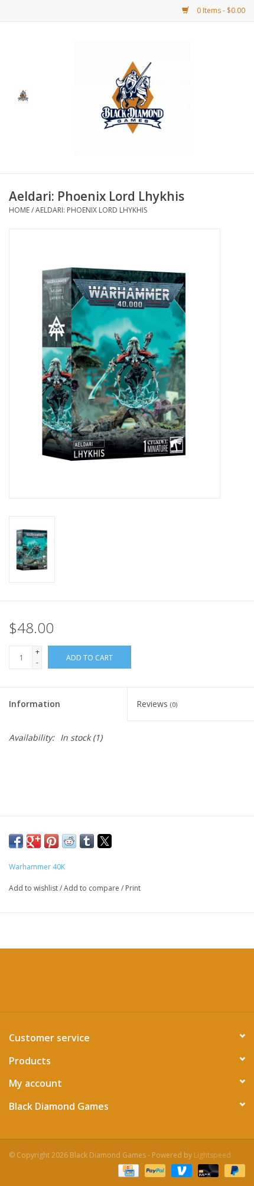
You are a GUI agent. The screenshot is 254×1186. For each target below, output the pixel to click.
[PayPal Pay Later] (232, 1170)
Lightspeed (212, 1155)
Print (133, 888)
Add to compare (92, 888)
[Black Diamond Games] (150, 96)
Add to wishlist (34, 888)
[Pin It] (51, 841)
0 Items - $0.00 (220, 10)
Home (19, 210)
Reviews (156, 703)
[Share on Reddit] (69, 841)
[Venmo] (180, 1170)
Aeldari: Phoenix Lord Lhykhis (91, 210)
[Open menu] (23, 95)
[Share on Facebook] (16, 841)
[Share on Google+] (34, 841)
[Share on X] (104, 841)
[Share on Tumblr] (87, 841)
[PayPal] (154, 1170)
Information (34, 703)
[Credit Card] (127, 1170)
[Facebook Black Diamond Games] (127, 984)
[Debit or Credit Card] (207, 1170)
